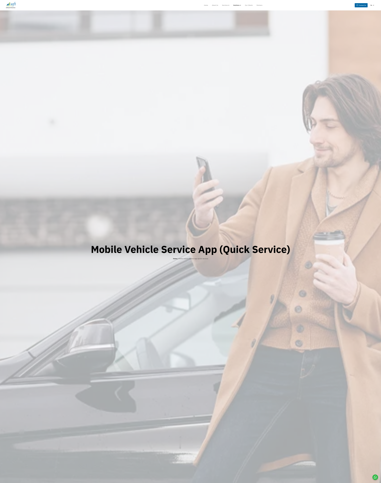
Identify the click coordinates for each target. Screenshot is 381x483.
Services (225, 5)
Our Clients (249, 5)
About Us (215, 5)
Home (206, 5)
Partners (259, 5)
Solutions (236, 5)
